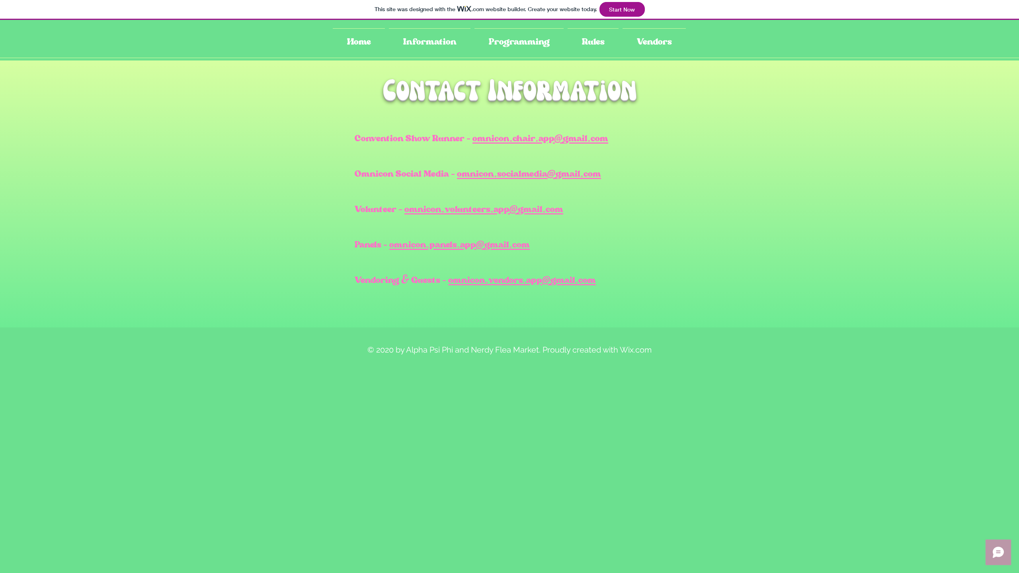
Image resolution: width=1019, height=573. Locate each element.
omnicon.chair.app (513, 138)
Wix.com (636, 350)
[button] (429, 38)
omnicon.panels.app (432, 244)
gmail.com (585, 138)
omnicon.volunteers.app (457, 209)
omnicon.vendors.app (495, 280)
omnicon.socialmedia (502, 173)
